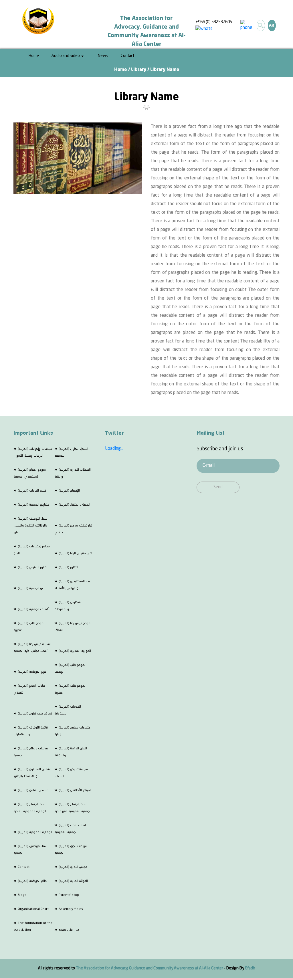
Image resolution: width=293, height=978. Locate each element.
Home (34, 56)
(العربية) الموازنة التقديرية (75, 651)
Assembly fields (71, 909)
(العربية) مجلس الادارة (73, 867)
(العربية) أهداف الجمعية (33, 609)
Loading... (114, 448)
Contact (127, 56)
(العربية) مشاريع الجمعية (34, 504)
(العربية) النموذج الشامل (33, 790)
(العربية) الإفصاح (69, 490)
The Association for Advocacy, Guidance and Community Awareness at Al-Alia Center (150, 968)
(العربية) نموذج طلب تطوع (35, 713)
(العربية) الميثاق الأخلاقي (75, 790)
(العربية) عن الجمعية (31, 588)
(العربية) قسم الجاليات (32, 490)
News (103, 56)
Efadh (250, 968)
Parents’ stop (69, 895)
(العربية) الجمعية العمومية (35, 832)
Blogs (22, 895)
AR (271, 25)
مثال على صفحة (69, 930)
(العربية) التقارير (68, 567)
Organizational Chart (33, 909)
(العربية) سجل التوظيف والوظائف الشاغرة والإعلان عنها (30, 525)
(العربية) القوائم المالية (73, 881)
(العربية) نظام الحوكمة (32, 881)
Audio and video (66, 56)
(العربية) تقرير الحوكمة (32, 672)
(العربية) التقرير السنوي (32, 567)
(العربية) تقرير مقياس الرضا (75, 553)
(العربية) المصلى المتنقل (74, 504)
